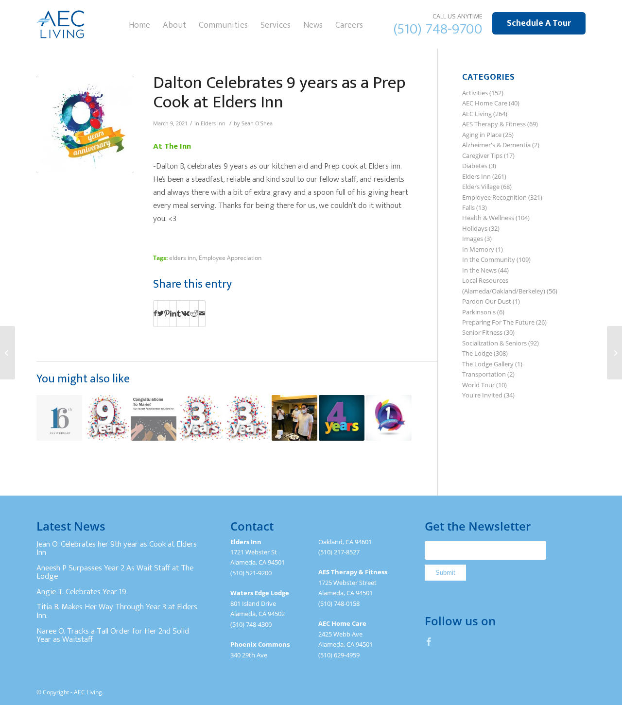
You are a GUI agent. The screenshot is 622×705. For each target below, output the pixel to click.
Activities (475, 92)
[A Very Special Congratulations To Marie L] (153, 418)
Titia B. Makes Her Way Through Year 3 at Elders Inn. (116, 611)
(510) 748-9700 (438, 29)
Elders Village (481, 186)
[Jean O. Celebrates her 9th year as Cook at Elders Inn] (106, 418)
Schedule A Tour (539, 23)
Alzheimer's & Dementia (496, 144)
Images (472, 238)
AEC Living (477, 113)
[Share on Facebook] (155, 313)
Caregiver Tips (482, 155)
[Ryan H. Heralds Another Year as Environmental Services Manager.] (341, 418)
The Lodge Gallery (488, 364)
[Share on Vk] (185, 313)
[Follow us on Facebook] (429, 641)
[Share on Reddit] (194, 313)
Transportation (484, 374)
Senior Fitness (482, 332)
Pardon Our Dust (486, 301)
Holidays (474, 228)
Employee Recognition (494, 197)
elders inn (182, 257)
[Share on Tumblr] (179, 313)
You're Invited (482, 395)
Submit (445, 572)
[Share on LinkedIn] (173, 313)
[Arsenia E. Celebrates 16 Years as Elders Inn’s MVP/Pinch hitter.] (59, 418)
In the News (479, 270)
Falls (468, 207)
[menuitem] (139, 24)
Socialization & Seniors (494, 343)
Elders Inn (213, 123)
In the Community (488, 259)
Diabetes (474, 165)
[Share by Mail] (202, 313)
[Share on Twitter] (160, 313)
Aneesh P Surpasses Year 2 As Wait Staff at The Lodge (114, 572)
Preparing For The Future (498, 322)
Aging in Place (481, 134)
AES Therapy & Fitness (494, 124)
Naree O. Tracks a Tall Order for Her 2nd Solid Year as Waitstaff (112, 635)
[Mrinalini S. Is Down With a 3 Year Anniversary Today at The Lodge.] (247, 418)
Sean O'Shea (257, 123)
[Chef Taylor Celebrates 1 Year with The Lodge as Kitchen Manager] (389, 418)
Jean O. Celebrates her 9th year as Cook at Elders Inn (116, 548)
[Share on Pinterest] (167, 313)
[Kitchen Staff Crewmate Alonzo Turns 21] (294, 418)
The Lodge (477, 353)
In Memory (478, 249)
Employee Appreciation (230, 257)
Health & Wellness (488, 217)
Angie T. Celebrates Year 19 (81, 592)
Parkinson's (479, 312)
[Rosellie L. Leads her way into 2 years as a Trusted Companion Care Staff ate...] (7, 352)
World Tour (478, 384)
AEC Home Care (484, 103)
